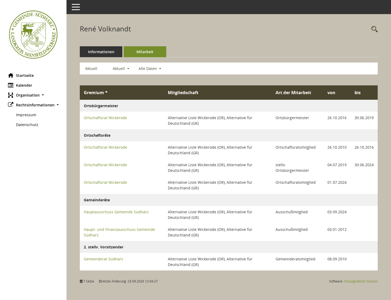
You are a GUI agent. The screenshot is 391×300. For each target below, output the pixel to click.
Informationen (101, 51)
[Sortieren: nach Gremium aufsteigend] (106, 92)
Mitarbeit (144, 51)
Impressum (26, 114)
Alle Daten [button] (148, 68)
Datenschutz (27, 124)
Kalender (24, 85)
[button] (33, 95)
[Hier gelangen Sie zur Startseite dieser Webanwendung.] (33, 34)
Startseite (25, 75)
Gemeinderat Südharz (103, 258)
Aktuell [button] (119, 68)
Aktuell (91, 68)
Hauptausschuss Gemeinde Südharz (116, 211)
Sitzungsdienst (361, 281)
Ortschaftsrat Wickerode (105, 117)
